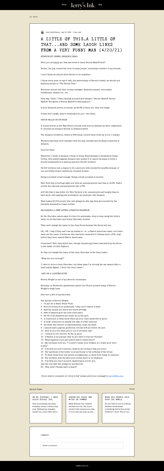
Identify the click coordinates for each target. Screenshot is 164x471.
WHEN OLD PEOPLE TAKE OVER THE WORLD (117, 398)
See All (131, 389)
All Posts (34, 17)
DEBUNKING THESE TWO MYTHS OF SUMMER (80, 398)
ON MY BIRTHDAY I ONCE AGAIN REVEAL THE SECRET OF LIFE (45, 398)
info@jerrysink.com (82, 466)
